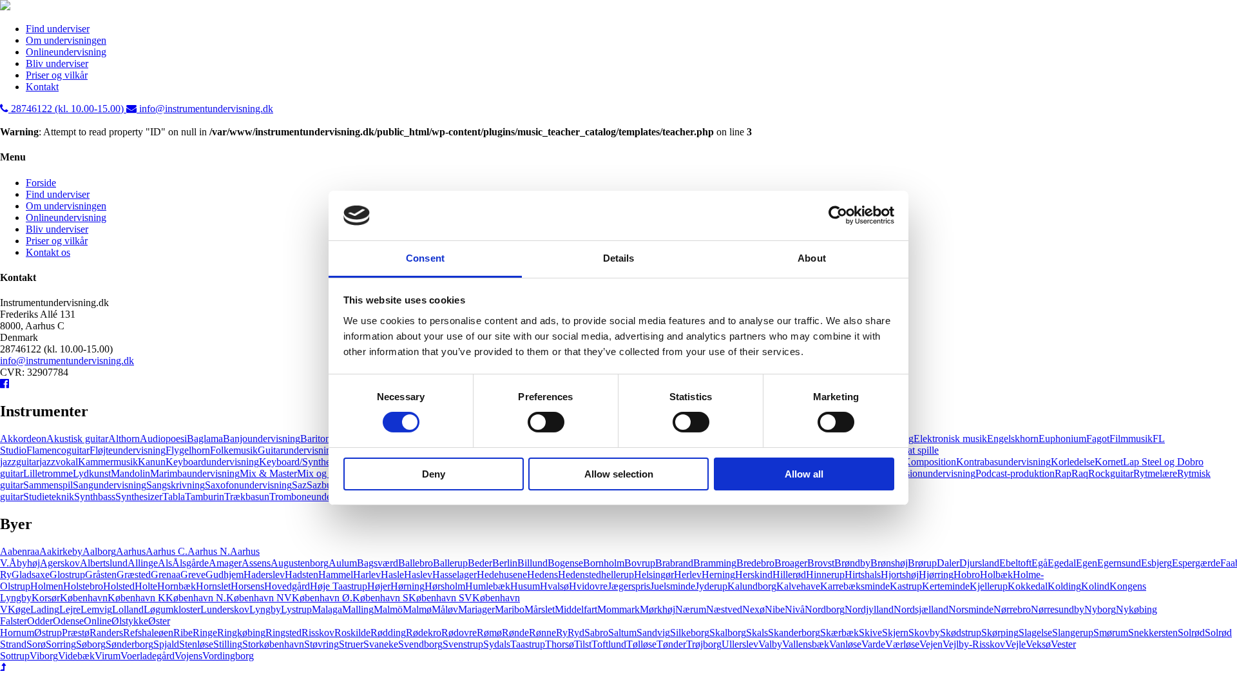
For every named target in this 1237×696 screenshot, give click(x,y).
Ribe (183, 632)
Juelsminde (672, 586)
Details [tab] (619, 258)
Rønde (515, 632)
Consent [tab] (425, 258)
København (84, 597)
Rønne (542, 632)
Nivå (795, 609)
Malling (358, 609)
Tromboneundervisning (316, 496)
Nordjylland (869, 609)
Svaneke (380, 644)
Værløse (902, 644)
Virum (107, 655)
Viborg (44, 655)
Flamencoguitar (58, 450)
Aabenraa (19, 551)
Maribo (509, 609)
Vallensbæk (805, 644)
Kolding (1064, 586)
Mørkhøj (657, 609)
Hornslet (213, 586)
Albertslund (104, 562)
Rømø (489, 632)
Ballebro (415, 562)
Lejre (70, 609)
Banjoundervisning (261, 438)
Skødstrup (960, 632)
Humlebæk (487, 586)
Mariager (476, 609)
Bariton (315, 438)
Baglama (205, 438)
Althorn (124, 438)
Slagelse (1035, 632)
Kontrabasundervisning (1003, 461)
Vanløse (845, 644)
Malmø (417, 609)
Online (97, 620)
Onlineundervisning (66, 51)
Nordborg (825, 609)
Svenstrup (463, 644)
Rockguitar (1110, 473)
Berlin (504, 562)
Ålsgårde (190, 562)
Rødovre (459, 632)
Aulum (343, 562)
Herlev (688, 574)
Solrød (1191, 632)
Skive (870, 632)
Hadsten (301, 574)
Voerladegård (147, 655)
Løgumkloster (172, 609)
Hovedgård (287, 586)
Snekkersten (1153, 632)
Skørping (1000, 632)
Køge (19, 609)
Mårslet (539, 609)
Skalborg (727, 632)
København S (380, 597)
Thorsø (559, 644)
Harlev (367, 574)
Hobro (967, 574)
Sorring (61, 644)
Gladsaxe (31, 574)
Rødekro (423, 632)
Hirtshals (863, 574)
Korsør (46, 597)
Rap (1063, 473)
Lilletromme (48, 473)
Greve (193, 574)
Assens (256, 562)
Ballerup (450, 562)
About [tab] (812, 258)
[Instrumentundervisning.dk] (5, 6)
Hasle (392, 574)
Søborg (91, 644)
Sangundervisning (109, 484)
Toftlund (608, 644)
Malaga (327, 609)
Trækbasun (246, 496)
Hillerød (789, 574)
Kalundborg (751, 586)
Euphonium (1062, 438)
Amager (225, 562)
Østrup (48, 632)
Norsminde (970, 609)
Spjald (166, 644)
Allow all (804, 474)
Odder (40, 620)
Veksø (1038, 644)
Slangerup (1072, 632)
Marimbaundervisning (195, 473)
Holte (146, 586)
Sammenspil (48, 484)
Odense (68, 620)
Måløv (445, 609)
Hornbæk (176, 586)
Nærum (690, 609)
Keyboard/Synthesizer (304, 461)
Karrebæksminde (855, 586)
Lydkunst (92, 473)
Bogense (565, 562)
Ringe (205, 632)
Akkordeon (23, 438)
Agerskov (60, 562)
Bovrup (639, 562)
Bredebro (755, 562)
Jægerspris (629, 586)
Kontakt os (48, 252)
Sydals (496, 644)
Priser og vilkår (57, 75)
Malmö (388, 609)
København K (137, 597)
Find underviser (58, 28)
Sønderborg (129, 644)
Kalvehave (798, 586)
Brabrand (674, 562)
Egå (1039, 562)
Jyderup (711, 586)
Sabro (596, 632)
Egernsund (1119, 562)
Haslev (418, 574)
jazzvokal (58, 461)
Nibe (775, 609)
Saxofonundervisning (248, 484)
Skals (757, 632)
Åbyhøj (24, 562)
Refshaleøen (148, 632)
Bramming (714, 562)
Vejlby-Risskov (974, 644)
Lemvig (96, 609)
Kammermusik (108, 461)
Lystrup (296, 609)
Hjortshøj (900, 574)
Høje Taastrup (338, 586)
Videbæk (76, 655)
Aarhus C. (166, 551)
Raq (1079, 473)
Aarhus (131, 551)
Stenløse (196, 644)
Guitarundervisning (297, 450)
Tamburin (204, 496)
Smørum (1110, 632)
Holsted (119, 586)
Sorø (36, 644)
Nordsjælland (921, 609)
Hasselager (454, 574)
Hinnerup (825, 574)
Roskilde (352, 632)
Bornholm (603, 562)
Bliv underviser (57, 63)
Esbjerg (1156, 562)
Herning (718, 574)
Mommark (618, 609)
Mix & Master (268, 473)
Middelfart (576, 609)
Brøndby (852, 562)
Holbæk (996, 574)
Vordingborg (228, 655)
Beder (480, 562)
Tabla (173, 496)
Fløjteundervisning (128, 450)
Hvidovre (588, 586)
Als (165, 562)
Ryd (576, 632)
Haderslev (264, 574)
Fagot (1097, 438)
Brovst (820, 562)
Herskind (753, 574)
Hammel (335, 574)
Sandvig (653, 632)
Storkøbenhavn (273, 644)
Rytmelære (1155, 473)
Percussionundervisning (927, 473)
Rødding (388, 632)
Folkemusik (234, 450)
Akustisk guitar (77, 438)
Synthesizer (138, 496)
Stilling (227, 644)
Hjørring (936, 574)
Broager (790, 562)
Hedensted (579, 574)
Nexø (753, 609)
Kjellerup (989, 586)
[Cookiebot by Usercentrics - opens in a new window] (838, 215)
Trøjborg (704, 644)
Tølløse (641, 644)
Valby (770, 644)
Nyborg (1100, 609)
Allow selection (618, 474)
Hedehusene (502, 574)
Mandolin (130, 473)
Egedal (1062, 562)
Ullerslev (740, 644)
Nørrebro (1012, 609)
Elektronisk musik (950, 438)
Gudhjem (225, 574)
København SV (440, 597)
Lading (44, 609)
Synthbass (94, 496)
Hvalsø (554, 586)
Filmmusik (1131, 438)
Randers (106, 632)
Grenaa (165, 574)
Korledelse (1073, 461)
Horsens (247, 586)
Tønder (671, 644)
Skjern (895, 632)
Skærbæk (839, 632)
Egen (1086, 562)
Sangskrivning (175, 484)
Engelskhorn (1013, 438)
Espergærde (1196, 562)
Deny (433, 474)
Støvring (321, 644)
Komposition (929, 461)
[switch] (546, 422)
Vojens (188, 655)
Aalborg (99, 551)
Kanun (152, 461)
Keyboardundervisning (212, 461)
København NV (259, 597)
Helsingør (654, 574)
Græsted (134, 574)
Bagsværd (377, 562)
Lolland (128, 609)
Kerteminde (946, 586)
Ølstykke (129, 620)
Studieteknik (48, 496)
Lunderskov (224, 609)
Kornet (1109, 461)
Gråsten (101, 574)
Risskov (318, 632)
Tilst (582, 644)
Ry (562, 632)
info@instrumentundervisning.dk (67, 360)
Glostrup (67, 574)
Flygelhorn (188, 450)
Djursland (979, 562)
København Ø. (322, 597)
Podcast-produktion (1015, 473)
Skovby (924, 632)
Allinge (143, 562)
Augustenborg (300, 562)
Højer (378, 586)
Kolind (1095, 586)
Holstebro (83, 586)
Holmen (46, 586)
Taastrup (527, 644)
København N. (196, 597)
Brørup (922, 562)
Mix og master (326, 473)
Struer (351, 644)
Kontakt (42, 86)
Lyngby (265, 609)
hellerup (617, 574)
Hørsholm (445, 586)
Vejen (931, 644)
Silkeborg (689, 632)
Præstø (76, 632)
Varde (873, 644)
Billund (532, 562)
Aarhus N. (208, 551)
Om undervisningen (66, 40)
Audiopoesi (163, 438)
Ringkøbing (241, 632)
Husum (525, 586)
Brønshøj (889, 562)
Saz (299, 484)
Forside (41, 182)
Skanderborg (794, 632)
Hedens (542, 574)
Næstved (724, 609)
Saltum (622, 632)
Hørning (407, 586)
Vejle (1015, 644)
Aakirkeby (60, 551)
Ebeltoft (1015, 562)
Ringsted (283, 632)
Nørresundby (1057, 609)
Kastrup (906, 586)
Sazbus (321, 484)
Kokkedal (1028, 586)
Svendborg (420, 644)
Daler (948, 562)
